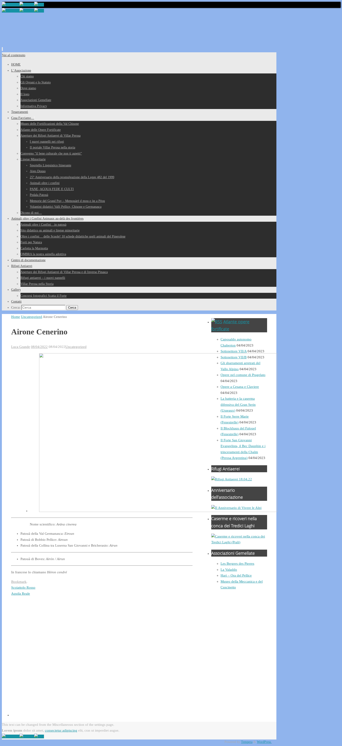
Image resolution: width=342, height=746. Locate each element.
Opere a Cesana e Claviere (240, 387)
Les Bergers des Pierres (237, 563)
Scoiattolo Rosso (23, 587)
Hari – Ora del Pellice (236, 575)
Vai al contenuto (13, 55)
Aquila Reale (20, 593)
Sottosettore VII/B (234, 357)
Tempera (246, 742)
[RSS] (39, 5)
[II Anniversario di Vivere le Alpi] (236, 508)
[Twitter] (27, 5)
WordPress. (264, 742)
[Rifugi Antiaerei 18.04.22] (231, 479)
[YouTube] (11, 5)
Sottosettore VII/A (234, 351)
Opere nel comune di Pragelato (243, 375)
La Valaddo (229, 569)
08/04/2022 (39, 347)
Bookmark (19, 582)
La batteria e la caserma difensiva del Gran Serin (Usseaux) (238, 404)
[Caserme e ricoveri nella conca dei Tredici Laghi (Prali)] (239, 542)
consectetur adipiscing (61, 730)
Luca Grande (20, 347)
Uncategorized (31, 317)
